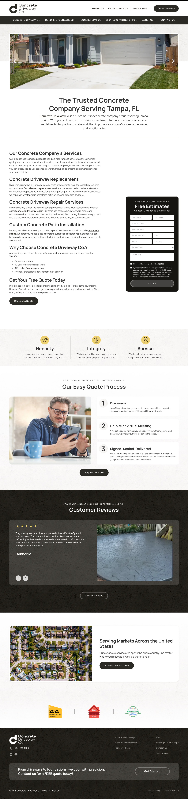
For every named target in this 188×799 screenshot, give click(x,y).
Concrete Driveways (125, 737)
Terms (155, 276)
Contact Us (161, 748)
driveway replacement (40, 188)
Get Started (152, 771)
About (159, 737)
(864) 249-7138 (166, 8)
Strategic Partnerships (167, 742)
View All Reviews (94, 595)
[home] (48, 8)
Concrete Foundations (126, 742)
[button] (27, 20)
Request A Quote (23, 300)
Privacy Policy (145, 276)
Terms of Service (171, 790)
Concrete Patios (123, 748)
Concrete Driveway (52, 116)
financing (31, 268)
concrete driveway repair (29, 210)
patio (82, 289)
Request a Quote (118, 8)
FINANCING (98, 8)
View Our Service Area (116, 665)
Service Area (139, 8)
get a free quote (49, 289)
